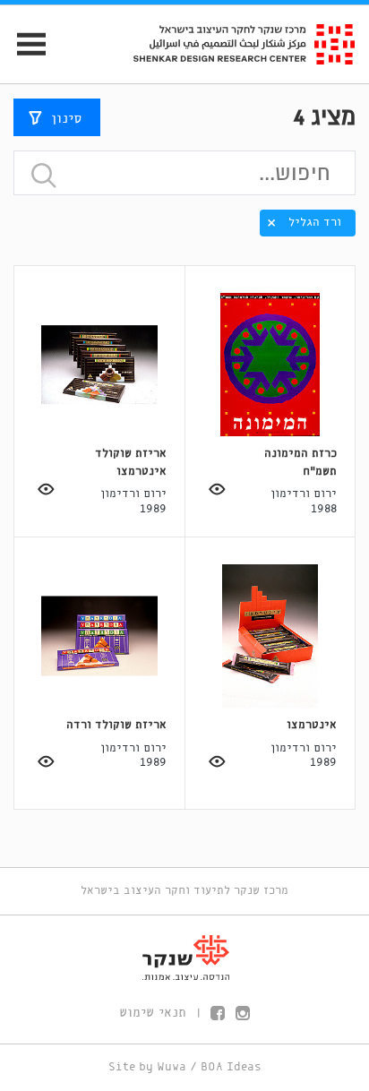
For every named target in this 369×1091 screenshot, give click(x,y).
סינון (66, 119)
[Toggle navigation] (23, 44)
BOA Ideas (231, 1067)
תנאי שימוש (152, 1013)
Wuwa (171, 1067)
